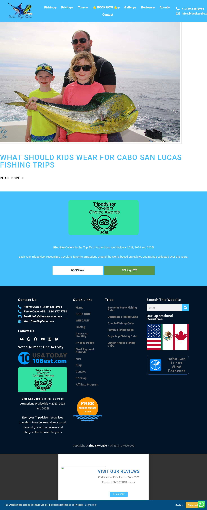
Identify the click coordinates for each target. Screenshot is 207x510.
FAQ (78, 358)
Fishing (49, 7)
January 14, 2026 (8, 151)
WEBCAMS (83, 320)
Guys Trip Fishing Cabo (122, 336)
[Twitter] (56, 339)
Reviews (147, 7)
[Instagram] (49, 339)
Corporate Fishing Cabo (123, 317)
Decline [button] (179, 505)
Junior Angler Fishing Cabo (121, 344)
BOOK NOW (83, 314)
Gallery (129, 7)
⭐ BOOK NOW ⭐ (105, 7)
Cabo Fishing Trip (46, 151)
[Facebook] (35, 339)
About (164, 7)
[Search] (185, 307)
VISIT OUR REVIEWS (119, 471)
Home (79, 307)
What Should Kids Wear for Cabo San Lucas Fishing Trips (91, 161)
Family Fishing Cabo (121, 329)
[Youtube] (42, 339)
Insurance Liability (82, 335)
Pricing (66, 7)
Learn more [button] (90, 505)
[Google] (28, 339)
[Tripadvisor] (21, 339)
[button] (103, 455)
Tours (82, 7)
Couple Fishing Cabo (121, 323)
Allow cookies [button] (194, 505)
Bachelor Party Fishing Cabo (122, 309)
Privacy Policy (85, 342)
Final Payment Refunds (85, 351)
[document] (103, 482)
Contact (107, 14)
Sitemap (81, 378)
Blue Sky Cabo (97, 445)
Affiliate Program (87, 384)
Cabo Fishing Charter (27, 151)
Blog (79, 365)
